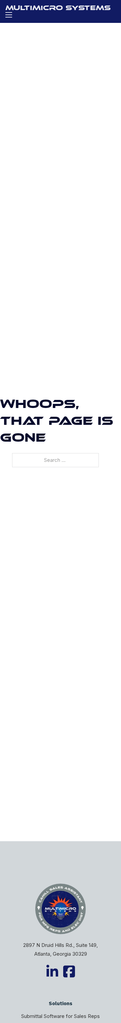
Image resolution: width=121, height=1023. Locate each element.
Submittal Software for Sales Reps (60, 1016)
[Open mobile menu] (8, 15)
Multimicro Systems (58, 9)
